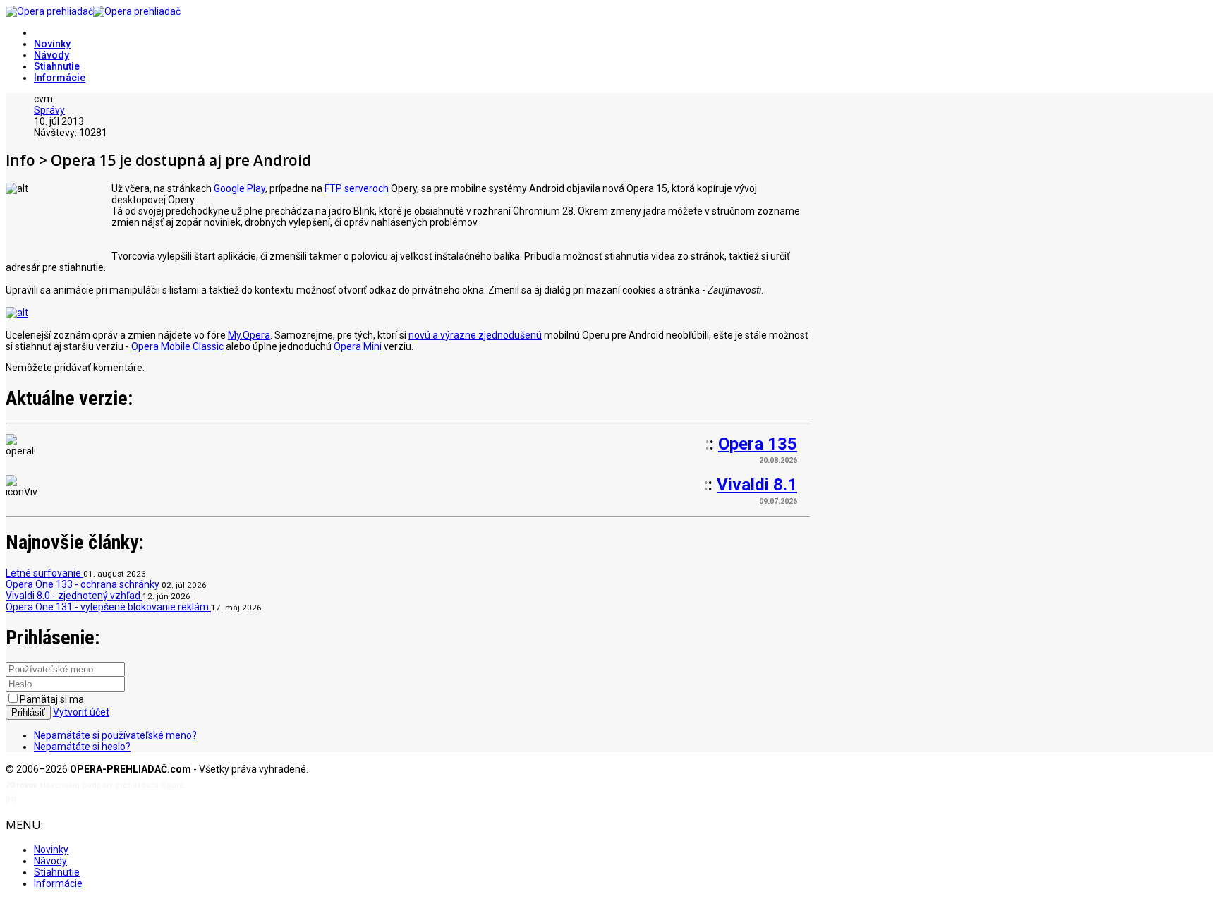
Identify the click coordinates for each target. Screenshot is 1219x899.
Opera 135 (757, 444)
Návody (51, 55)
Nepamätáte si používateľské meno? (115, 735)
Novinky (52, 43)
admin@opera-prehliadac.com (76, 799)
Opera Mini (358, 346)
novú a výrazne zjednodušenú (475, 335)
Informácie (59, 77)
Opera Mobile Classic (177, 346)
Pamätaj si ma (52, 699)
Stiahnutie (57, 66)
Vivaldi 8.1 (757, 485)
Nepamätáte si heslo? (82, 746)
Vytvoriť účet (81, 712)
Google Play (239, 188)
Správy (49, 110)
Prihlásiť (28, 712)
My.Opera (249, 335)
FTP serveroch (357, 188)
